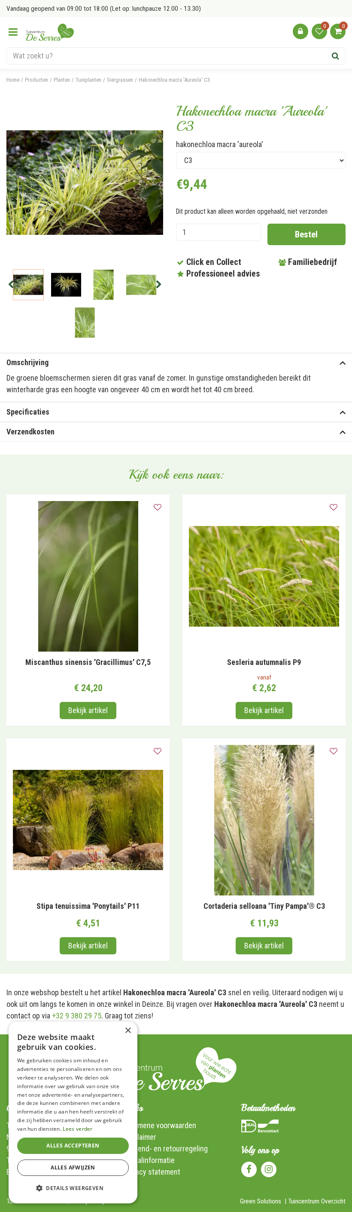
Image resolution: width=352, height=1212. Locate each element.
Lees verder (77, 1128)
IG (268, 1169)
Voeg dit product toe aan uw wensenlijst (157, 507)
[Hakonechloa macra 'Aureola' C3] (84, 182)
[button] (73, 1188)
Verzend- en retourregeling (166, 1148)
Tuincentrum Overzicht (317, 1201)
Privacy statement (152, 1171)
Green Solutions (260, 1201)
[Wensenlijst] (319, 31)
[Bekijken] (338, 31)
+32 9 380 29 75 (76, 1015)
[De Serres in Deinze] (50, 32)
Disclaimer (140, 1136)
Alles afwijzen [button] (73, 1167)
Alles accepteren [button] (72, 1145)
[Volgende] (159, 284)
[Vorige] (10, 284)
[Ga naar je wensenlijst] (319, 31)
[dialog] (73, 1112)
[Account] (300, 31)
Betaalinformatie (149, 1160)
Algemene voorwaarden (160, 1125)
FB (249, 1169)
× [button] (127, 1030)
